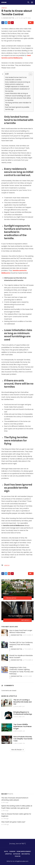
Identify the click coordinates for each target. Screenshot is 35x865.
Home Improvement (24, 851)
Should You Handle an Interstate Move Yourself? (21, 656)
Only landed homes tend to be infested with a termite (16, 78)
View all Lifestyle (16, 750)
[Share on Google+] (9, 22)
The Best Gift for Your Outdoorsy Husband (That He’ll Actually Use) (21, 644)
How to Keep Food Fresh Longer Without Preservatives (20, 631)
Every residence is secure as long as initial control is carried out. (17, 83)
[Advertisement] (17, 771)
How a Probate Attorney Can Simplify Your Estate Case (22, 739)
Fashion (12, 851)
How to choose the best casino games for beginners (16, 815)
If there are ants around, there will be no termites (18, 99)
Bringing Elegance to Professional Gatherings (22, 713)
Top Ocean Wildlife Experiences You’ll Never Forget (22, 726)
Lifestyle (4, 7)
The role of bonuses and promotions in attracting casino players (14, 799)
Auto (6, 851)
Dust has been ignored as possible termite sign (17, 108)
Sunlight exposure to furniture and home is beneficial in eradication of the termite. (17, 89)
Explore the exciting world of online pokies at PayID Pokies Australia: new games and (16, 807)
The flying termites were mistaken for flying (18, 104)
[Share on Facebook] (2, 22)
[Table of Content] (30, 74)
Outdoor (16, 854)
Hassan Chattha (8, 18)
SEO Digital (25, 854)
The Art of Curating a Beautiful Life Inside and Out (22, 702)
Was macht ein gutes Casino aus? (13, 822)
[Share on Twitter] (6, 22)
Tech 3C (17, 856)
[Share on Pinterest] (12, 22)
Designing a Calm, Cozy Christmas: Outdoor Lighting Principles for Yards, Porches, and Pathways (21, 670)
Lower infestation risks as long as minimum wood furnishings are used (17, 94)
